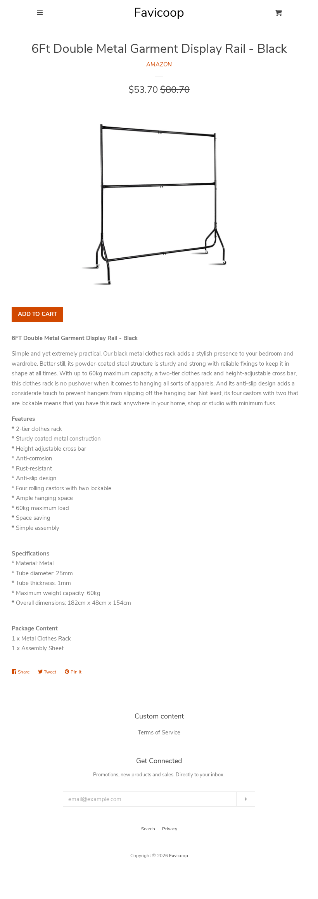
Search (148, 829)
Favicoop (178, 855)
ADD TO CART (37, 314)
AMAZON (159, 64)
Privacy (169, 829)
